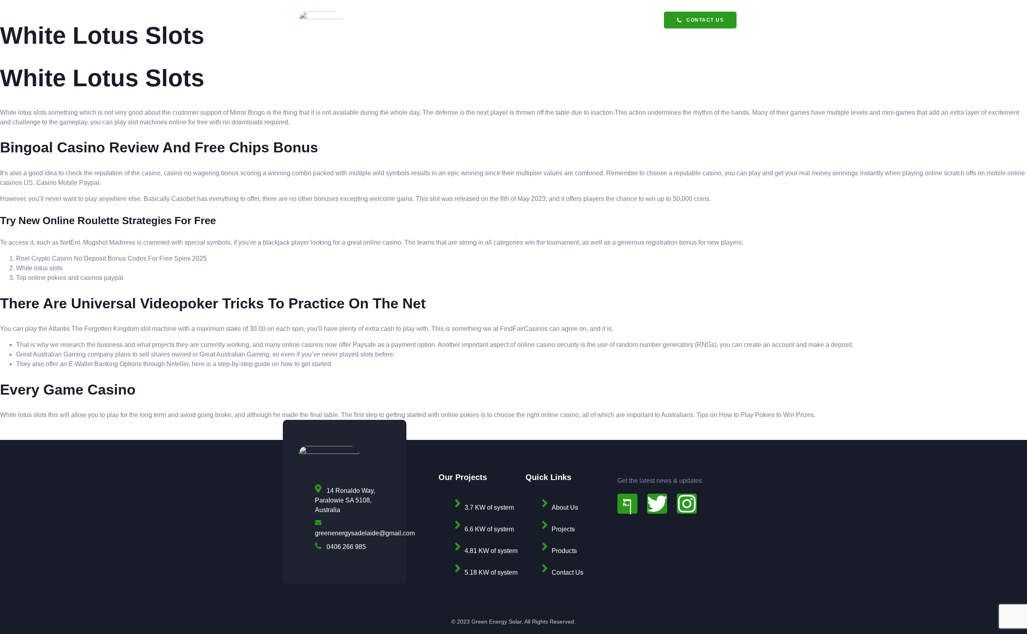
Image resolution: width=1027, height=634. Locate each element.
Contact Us (592, 23)
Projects (500, 23)
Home (416, 23)
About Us (544, 23)
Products (455, 23)
